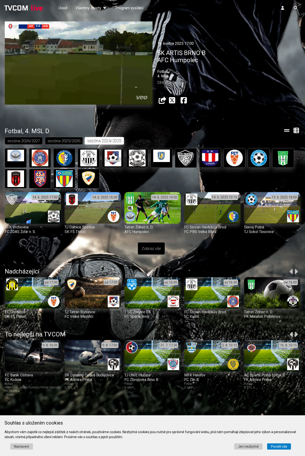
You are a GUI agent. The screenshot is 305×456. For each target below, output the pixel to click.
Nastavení (21, 446)
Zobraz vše (151, 248)
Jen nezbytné (248, 446)
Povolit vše (279, 446)
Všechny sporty (89, 8)
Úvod (63, 8)
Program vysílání (129, 8)
